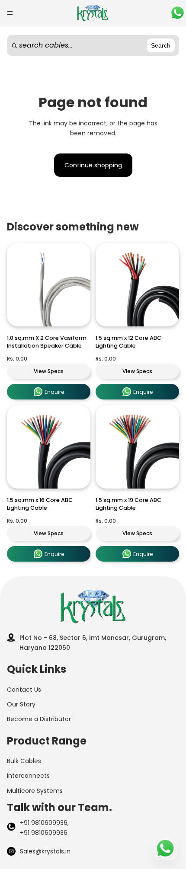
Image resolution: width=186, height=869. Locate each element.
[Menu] (10, 13)
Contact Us (24, 689)
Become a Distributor (39, 719)
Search (160, 45)
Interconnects (28, 775)
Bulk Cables (24, 761)
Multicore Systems (35, 790)
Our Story (21, 704)
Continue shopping (93, 165)
